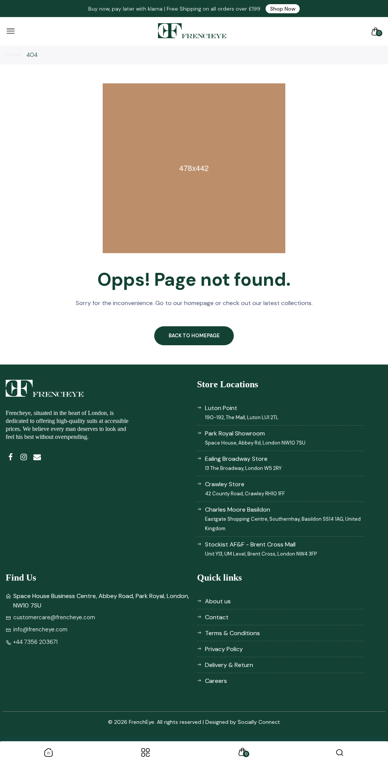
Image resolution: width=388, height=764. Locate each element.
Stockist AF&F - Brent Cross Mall (261, 548)
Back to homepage (194, 335)
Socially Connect (259, 722)
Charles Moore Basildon (283, 519)
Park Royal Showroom (255, 437)
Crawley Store (245, 488)
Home (13, 54)
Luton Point (241, 412)
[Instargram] (23, 457)
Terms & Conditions (232, 633)
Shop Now (283, 8)
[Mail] (37, 457)
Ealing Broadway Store (243, 463)
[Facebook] (10, 457)
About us (218, 601)
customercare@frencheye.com (54, 617)
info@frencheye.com (40, 629)
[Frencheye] (192, 31)
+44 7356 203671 (35, 642)
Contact (216, 617)
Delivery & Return (229, 665)
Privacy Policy (224, 649)
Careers (216, 681)
